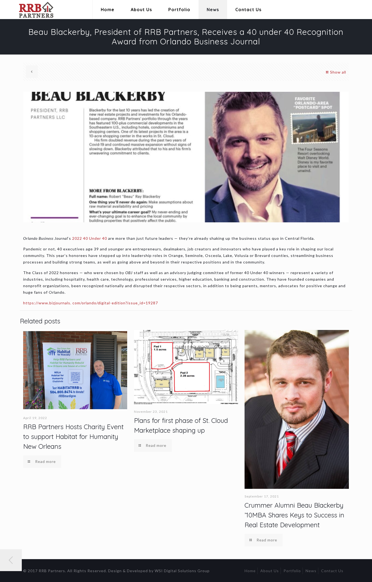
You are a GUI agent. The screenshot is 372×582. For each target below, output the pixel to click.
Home (250, 570)
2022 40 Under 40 (89, 238)
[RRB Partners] (29, 9)
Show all (338, 72)
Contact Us (332, 570)
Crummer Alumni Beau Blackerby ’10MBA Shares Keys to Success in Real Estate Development (294, 515)
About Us (269, 570)
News (311, 570)
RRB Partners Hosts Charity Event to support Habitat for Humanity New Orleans (73, 436)
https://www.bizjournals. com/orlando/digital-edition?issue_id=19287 (90, 303)
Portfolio (292, 570)
